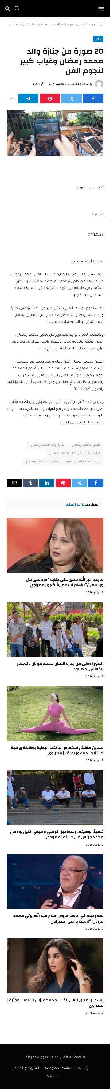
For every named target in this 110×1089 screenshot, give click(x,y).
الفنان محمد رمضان (86, 445)
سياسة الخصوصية (58, 1068)
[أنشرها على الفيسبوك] (93, 98)
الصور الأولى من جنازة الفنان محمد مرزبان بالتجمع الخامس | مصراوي (60, 666)
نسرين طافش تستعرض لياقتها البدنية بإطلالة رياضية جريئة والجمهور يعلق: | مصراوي (57, 750)
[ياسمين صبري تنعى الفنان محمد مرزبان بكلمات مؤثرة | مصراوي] (55, 965)
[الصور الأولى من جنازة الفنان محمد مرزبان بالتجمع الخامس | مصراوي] (55, 629)
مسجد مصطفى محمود (83, 462)
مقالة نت (76, 84)
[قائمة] (101, 8)
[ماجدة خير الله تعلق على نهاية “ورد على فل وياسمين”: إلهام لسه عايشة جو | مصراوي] (55, 545)
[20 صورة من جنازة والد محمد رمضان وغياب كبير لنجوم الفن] (55, 133)
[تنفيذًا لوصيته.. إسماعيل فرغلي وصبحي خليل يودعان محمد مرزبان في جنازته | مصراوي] (55, 797)
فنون (98, 39)
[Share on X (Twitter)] (71, 98)
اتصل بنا (52, 1075)
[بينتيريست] (50, 98)
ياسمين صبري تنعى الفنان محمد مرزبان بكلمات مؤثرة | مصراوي (55, 1002)
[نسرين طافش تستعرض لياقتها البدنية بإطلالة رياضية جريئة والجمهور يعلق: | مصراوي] (55, 713)
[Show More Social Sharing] (12, 98)
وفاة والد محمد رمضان (42, 462)
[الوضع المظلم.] (16, 8)
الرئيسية (97, 24)
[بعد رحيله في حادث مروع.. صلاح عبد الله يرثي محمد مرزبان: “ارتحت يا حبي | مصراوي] (55, 881)
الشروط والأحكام (27, 1068)
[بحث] (8, 9)
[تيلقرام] (28, 98)
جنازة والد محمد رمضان (47, 445)
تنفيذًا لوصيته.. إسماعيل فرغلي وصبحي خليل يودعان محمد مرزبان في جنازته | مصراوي (56, 834)
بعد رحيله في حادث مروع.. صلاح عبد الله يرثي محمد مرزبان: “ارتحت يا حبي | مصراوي (58, 918)
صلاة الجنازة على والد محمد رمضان (75, 453)
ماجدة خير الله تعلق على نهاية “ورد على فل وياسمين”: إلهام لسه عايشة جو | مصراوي (64, 582)
